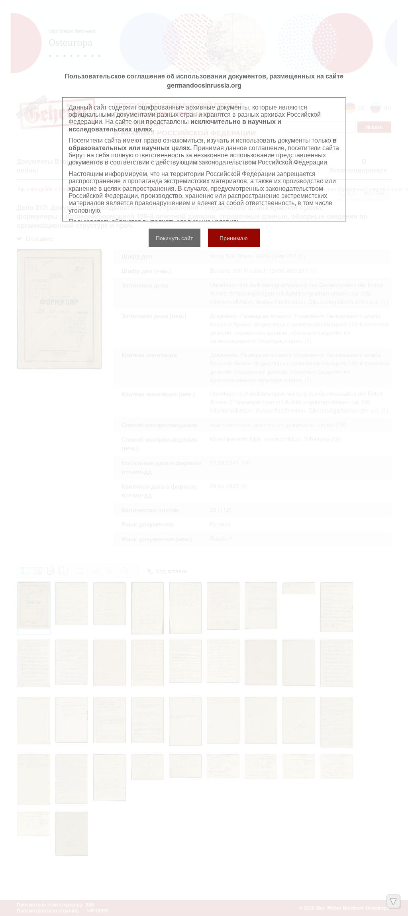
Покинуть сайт (174, 238)
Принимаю (234, 238)
